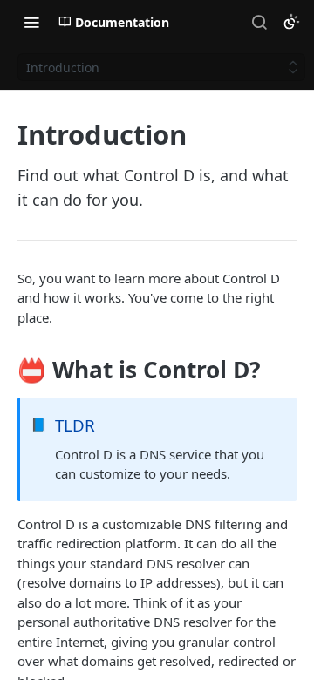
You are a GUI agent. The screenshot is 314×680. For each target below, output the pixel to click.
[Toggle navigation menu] (31, 22)
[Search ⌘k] (259, 22)
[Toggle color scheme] (291, 22)
